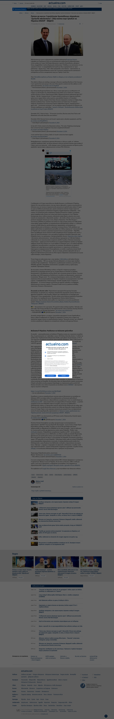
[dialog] (57, 359)
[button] (57, 359)
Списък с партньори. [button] (53, 365)
